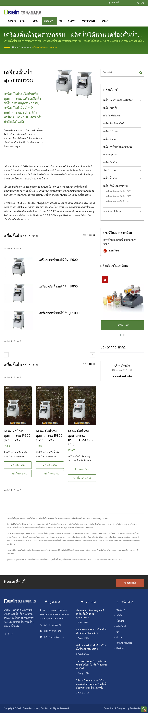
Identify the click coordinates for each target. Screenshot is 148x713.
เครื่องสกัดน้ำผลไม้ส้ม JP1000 (59, 313)
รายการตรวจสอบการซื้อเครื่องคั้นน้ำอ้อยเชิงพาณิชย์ (91, 631)
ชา (60, 21)
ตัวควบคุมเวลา (110, 155)
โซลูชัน (35, 21)
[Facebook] (5, 634)
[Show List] (94, 235)
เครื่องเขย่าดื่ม (110, 108)
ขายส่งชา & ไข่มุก (112, 211)
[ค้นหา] (109, 2)
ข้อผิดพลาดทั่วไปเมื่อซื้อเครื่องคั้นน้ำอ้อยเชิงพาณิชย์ (91, 647)
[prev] (6, 354)
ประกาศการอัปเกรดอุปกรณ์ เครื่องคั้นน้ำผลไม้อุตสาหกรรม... (90, 614)
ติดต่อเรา (105, 21)
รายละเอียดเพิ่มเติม (122, 376)
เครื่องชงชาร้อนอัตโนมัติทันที (118, 100)
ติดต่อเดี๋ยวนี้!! (130, 583)
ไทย (142, 3)
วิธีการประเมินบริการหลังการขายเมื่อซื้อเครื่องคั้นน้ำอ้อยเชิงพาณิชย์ (91, 664)
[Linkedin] (12, 634)
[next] (92, 354)
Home (15, 47)
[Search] (140, 72)
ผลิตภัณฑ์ (48, 21)
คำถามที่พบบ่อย (89, 21)
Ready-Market (137, 708)
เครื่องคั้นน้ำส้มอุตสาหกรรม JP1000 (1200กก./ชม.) (81, 437)
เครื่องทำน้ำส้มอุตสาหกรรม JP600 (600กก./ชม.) (17, 435)
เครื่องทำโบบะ (110, 131)
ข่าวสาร (72, 21)
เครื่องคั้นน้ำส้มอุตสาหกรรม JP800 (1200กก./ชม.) (49, 435)
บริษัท (23, 21)
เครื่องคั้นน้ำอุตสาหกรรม (44, 47)
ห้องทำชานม (109, 170)
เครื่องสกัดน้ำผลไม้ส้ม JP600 (58, 259)
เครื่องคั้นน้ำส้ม (33, 559)
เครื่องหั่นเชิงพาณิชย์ (113, 123)
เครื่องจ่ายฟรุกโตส (79, 559)
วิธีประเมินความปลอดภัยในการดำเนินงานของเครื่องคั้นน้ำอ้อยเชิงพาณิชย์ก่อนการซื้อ (91, 684)
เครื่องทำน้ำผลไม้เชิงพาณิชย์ (117, 147)
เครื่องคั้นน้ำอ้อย (45, 559)
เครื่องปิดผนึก (110, 162)
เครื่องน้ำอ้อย (110, 178)
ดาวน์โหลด (114, 250)
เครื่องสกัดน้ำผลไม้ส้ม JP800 (58, 286)
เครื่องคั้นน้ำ (56, 559)
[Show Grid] (90, 235)
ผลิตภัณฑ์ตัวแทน (112, 116)
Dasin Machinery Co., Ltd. (36, 708)
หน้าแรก (12, 21)
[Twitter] (8, 634)
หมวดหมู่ (24, 47)
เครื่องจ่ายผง (109, 139)
